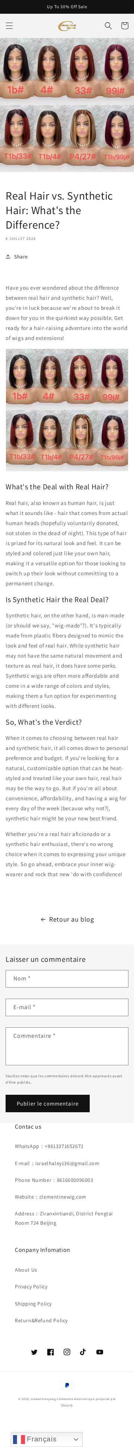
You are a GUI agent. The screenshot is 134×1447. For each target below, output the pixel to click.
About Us (26, 1269)
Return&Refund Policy (41, 1320)
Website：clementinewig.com (50, 1196)
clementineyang (43, 1399)
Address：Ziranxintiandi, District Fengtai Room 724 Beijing (64, 1218)
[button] (9, 26)
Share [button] (21, 256)
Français (41, 1439)
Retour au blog (71, 919)
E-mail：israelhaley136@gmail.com (57, 1163)
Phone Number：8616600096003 (54, 1180)
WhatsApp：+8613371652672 (49, 1146)
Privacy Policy (31, 1286)
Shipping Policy (33, 1303)
